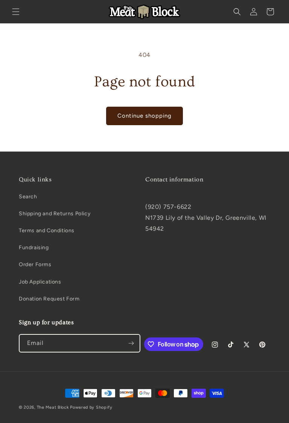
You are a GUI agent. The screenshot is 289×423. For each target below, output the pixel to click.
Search (28, 196)
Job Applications (40, 282)
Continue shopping (144, 115)
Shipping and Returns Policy (54, 213)
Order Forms (35, 264)
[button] (16, 11)
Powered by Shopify (91, 407)
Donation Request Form (49, 299)
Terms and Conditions (47, 230)
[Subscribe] (131, 343)
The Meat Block (53, 407)
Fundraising (34, 247)
